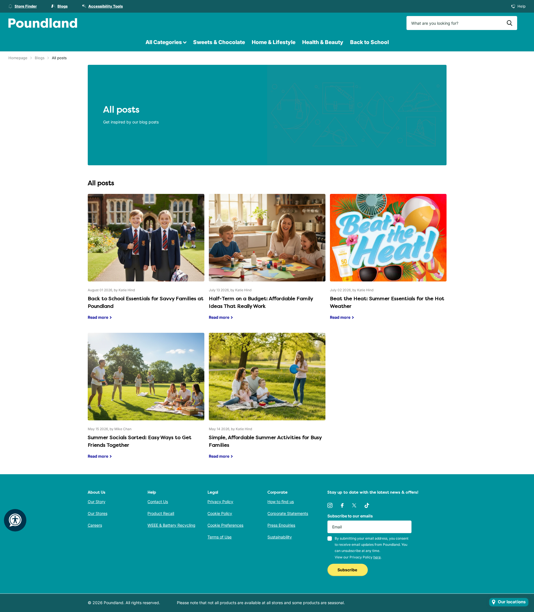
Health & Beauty (322, 42)
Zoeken (509, 23)
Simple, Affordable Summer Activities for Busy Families (267, 400)
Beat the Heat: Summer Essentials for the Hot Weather (388, 261)
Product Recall (160, 513)
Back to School (369, 42)
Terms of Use (219, 537)
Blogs (40, 58)
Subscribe (347, 569)
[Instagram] (329, 505)
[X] (354, 505)
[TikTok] (367, 505)
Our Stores (97, 513)
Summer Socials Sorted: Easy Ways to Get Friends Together (146, 400)
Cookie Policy (219, 513)
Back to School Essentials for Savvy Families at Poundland (146, 261)
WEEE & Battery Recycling (171, 525)
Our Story (96, 501)
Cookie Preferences (225, 525)
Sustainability (279, 537)
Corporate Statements (287, 513)
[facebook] (342, 505)
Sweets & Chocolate (219, 42)
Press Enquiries (281, 525)
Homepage (17, 58)
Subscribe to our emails (350, 516)
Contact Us (157, 501)
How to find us (280, 501)
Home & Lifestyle (273, 42)
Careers (95, 525)
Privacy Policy (220, 501)
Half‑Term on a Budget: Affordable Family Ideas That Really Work (267, 261)
